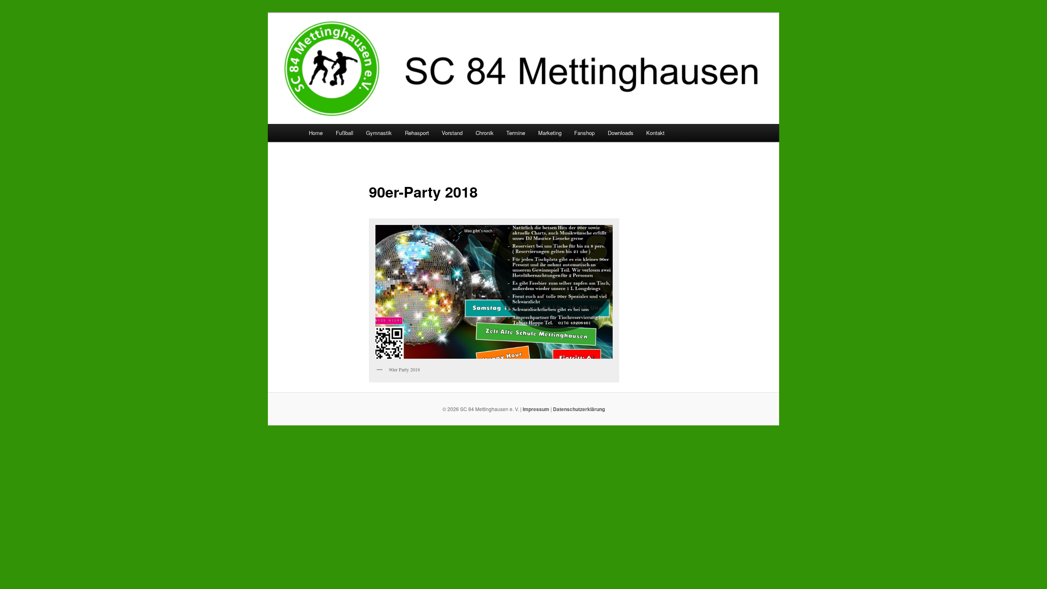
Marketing (550, 133)
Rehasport (417, 133)
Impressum (536, 409)
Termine (515, 133)
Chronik (485, 133)
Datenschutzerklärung (579, 409)
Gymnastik (379, 133)
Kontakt (655, 133)
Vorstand (452, 133)
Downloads (621, 133)
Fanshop (584, 133)
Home (316, 133)
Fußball (344, 133)
